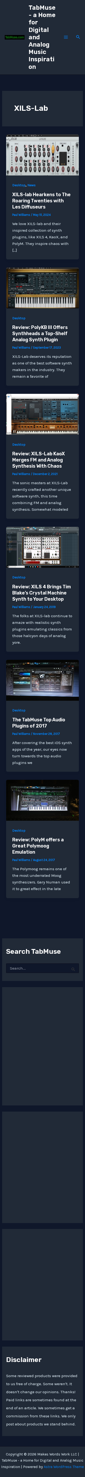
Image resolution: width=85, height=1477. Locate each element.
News (31, 185)
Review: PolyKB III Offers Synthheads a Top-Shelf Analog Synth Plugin (40, 333)
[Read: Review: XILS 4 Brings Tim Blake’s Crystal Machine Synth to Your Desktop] (42, 546)
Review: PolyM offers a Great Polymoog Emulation (38, 846)
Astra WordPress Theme (64, 1466)
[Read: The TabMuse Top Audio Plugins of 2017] (42, 679)
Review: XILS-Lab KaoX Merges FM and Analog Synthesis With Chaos (38, 460)
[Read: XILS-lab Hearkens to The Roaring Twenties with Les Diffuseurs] (42, 154)
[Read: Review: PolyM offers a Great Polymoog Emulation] (42, 800)
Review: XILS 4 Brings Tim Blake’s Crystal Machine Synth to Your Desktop (41, 593)
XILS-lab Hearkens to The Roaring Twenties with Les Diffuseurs (41, 201)
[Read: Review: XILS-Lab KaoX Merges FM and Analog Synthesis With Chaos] (42, 414)
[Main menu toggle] (65, 37)
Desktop (19, 185)
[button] (78, 37)
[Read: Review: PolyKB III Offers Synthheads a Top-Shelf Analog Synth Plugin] (42, 287)
